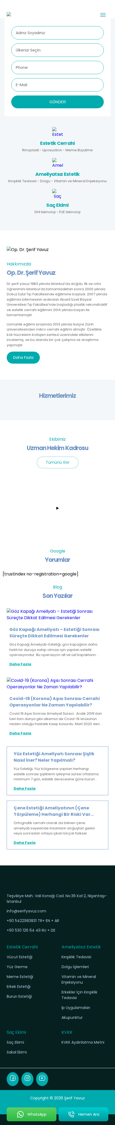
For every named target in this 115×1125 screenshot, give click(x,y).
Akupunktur (72, 1017)
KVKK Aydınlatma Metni (83, 1042)
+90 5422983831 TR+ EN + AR (33, 920)
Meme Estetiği (20, 976)
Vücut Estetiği (19, 957)
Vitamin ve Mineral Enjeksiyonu (79, 979)
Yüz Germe (17, 966)
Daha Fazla (23, 357)
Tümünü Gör (58, 462)
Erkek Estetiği (18, 986)
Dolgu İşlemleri (75, 966)
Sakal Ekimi (17, 1052)
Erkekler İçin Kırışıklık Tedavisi (79, 994)
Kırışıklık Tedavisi (76, 957)
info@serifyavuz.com (26, 911)
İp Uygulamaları (76, 1007)
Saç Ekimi (15, 1042)
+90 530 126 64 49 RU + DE (31, 930)
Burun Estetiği (19, 996)
